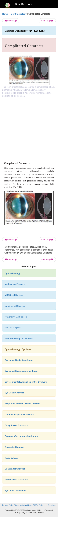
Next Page (46, 21)
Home (5, 14)
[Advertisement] (29, 128)
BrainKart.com (23, 4)
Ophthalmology (19, 14)
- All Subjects (13, 327)
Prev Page (12, 21)
